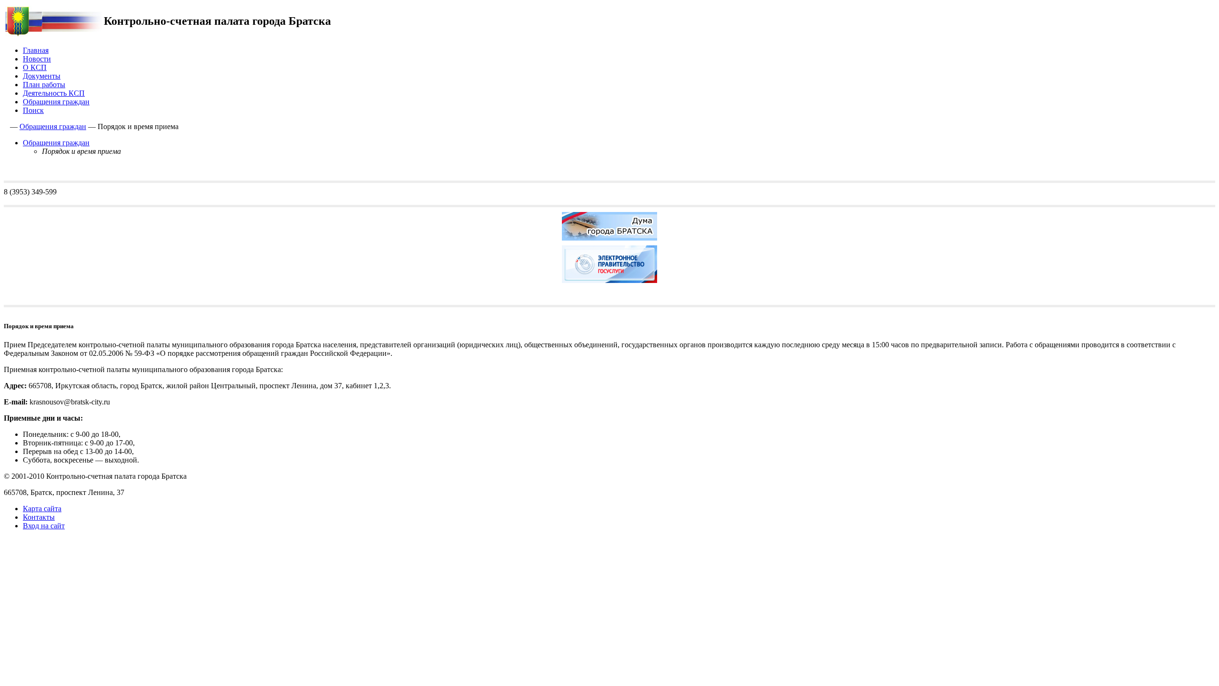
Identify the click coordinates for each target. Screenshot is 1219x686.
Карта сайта (42, 508)
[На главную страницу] (53, 34)
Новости (37, 59)
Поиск (33, 110)
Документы (41, 76)
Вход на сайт (44, 526)
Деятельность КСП (54, 93)
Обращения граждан (56, 102)
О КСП (35, 67)
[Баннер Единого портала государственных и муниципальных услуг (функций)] (609, 285)
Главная (36, 50)
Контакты (39, 517)
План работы (44, 85)
